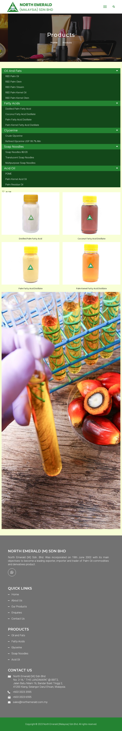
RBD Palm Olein (13, 81)
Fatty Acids (12, 103)
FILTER (8, 192)
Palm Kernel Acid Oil (16, 179)
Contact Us (18, 618)
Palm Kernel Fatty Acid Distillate (22, 125)
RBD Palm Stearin (14, 87)
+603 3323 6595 (22, 697)
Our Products (19, 606)
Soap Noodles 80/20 (16, 152)
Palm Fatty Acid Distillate (18, 119)
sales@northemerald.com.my (30, 702)
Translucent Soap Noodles (19, 157)
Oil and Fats (18, 635)
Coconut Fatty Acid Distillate (20, 114)
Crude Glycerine (14, 135)
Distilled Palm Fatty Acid (18, 108)
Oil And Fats (13, 71)
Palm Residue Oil (14, 184)
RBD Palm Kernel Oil (15, 92)
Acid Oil (9, 168)
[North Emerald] (30, 7)
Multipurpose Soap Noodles (20, 162)
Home (54, 42)
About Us (16, 600)
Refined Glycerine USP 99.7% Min (23, 141)
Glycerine (11, 130)
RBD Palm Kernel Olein (17, 98)
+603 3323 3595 (22, 691)
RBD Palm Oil (12, 76)
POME (8, 173)
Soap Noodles (14, 146)
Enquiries (16, 612)
